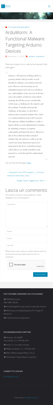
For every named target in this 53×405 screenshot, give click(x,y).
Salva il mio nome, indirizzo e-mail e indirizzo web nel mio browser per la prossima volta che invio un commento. (25, 254)
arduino (32, 56)
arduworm (40, 56)
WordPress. (34, 397)
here (29, 163)
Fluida (25, 397)
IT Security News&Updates (18, 27)
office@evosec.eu (11, 376)
